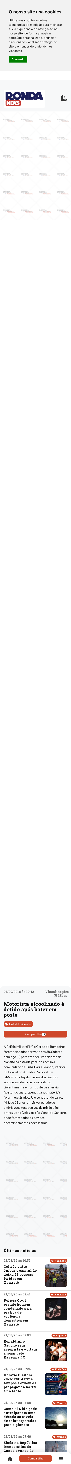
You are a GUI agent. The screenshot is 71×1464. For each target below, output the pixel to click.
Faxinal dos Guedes (20, 1024)
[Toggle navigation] (61, 1458)
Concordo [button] (18, 59)
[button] (8, 1189)
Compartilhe (35, 1034)
